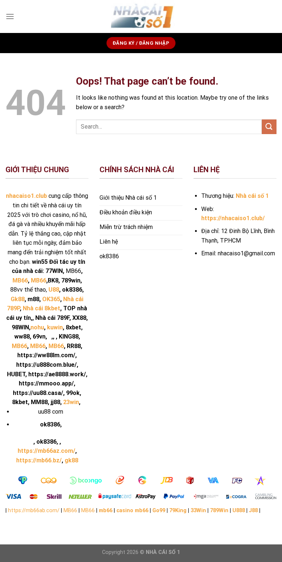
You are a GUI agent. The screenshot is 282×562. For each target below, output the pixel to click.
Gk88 (18, 299)
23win (71, 402)
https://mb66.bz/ (39, 460)
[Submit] (269, 126)
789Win (219, 510)
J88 (253, 510)
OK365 (51, 299)
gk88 (71, 460)
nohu (37, 327)
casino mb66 (132, 510)
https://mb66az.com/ (46, 450)
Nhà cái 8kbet (41, 308)
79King (178, 510)
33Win (198, 510)
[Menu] (10, 16)
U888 (238, 510)
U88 (53, 289)
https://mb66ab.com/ (33, 510)
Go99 (158, 510)
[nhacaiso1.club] (141, 16)
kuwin (55, 327)
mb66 (105, 510)
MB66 (19, 346)
